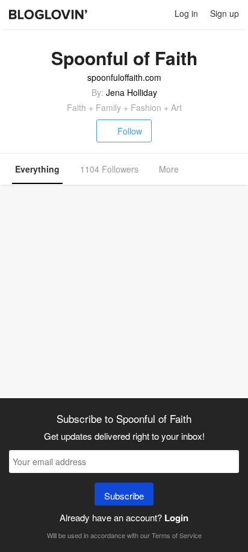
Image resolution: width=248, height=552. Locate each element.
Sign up (224, 13)
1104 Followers (109, 169)
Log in (186, 13)
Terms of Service (177, 535)
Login (176, 517)
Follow (129, 131)
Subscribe (124, 495)
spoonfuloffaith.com (124, 77)
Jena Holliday (131, 92)
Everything (37, 169)
